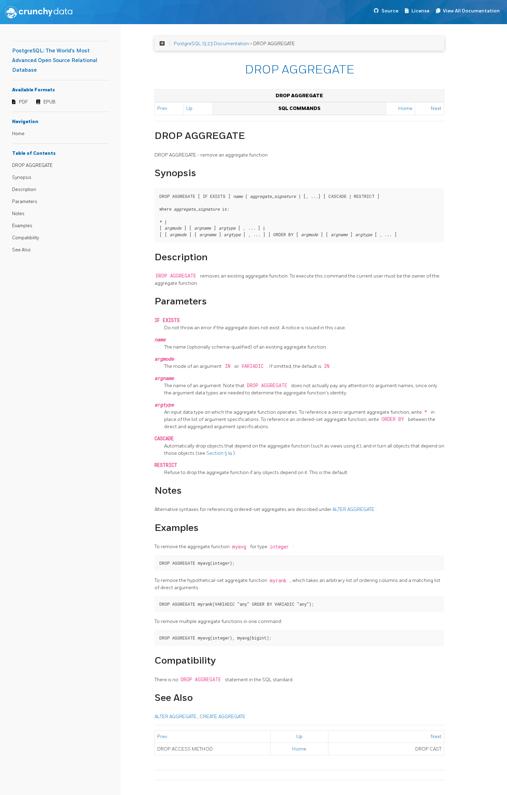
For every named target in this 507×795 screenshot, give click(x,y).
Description (24, 189)
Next (436, 108)
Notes (18, 214)
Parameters (24, 201)
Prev (162, 108)
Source (389, 11)
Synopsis (21, 177)
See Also (21, 250)
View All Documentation (471, 11)
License (420, 11)
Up (189, 108)
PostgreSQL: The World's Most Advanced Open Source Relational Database (54, 60)
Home (18, 134)
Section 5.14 (219, 453)
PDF (23, 102)
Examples (22, 226)
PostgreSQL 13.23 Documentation (211, 44)
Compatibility (25, 238)
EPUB (49, 102)
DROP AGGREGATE (32, 165)
